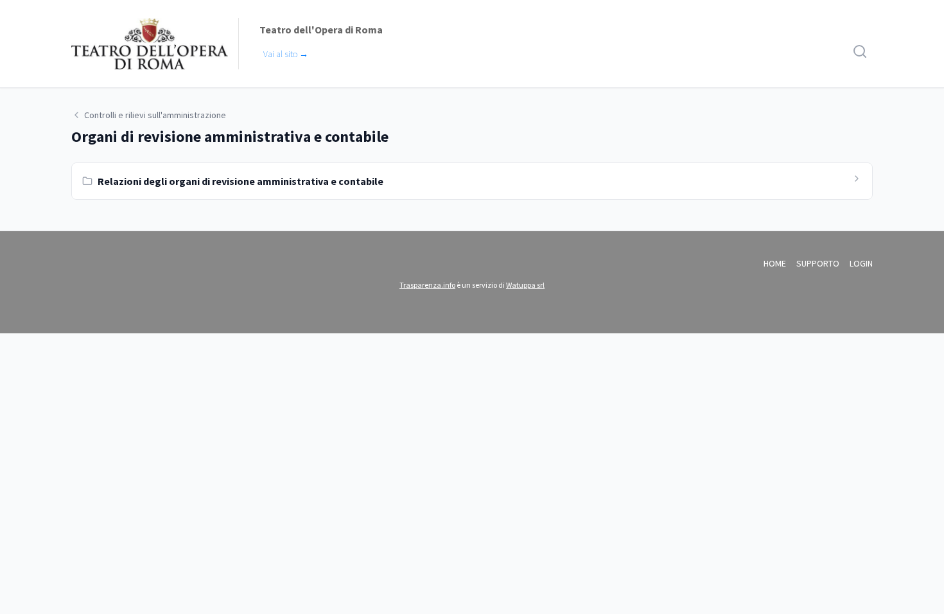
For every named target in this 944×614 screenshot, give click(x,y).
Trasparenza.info (427, 285)
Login (861, 263)
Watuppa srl (525, 285)
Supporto (817, 263)
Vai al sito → (285, 54)
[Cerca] (860, 51)
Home (775, 263)
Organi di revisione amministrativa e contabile (230, 136)
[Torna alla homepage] (149, 43)
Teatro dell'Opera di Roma (321, 29)
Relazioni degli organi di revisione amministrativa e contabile (240, 181)
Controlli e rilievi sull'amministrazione (155, 115)
